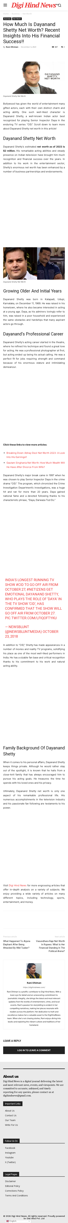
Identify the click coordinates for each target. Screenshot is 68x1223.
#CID (20, 585)
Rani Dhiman (12, 47)
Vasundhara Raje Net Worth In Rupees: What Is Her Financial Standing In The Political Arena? (50, 946)
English (12, 1221)
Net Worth (27, 13)
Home (6, 13)
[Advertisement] (34, 212)
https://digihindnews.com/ (34, 987)
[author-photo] (34, 978)
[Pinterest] (21, 54)
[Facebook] (6, 54)
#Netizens (36, 589)
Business (16, 13)
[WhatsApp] (28, 54)
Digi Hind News (17, 885)
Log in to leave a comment (34, 1050)
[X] (13, 54)
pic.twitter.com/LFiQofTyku (31, 618)
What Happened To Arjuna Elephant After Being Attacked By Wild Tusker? (16, 944)
